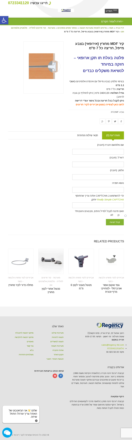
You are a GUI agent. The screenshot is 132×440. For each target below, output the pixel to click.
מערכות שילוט (58, 333)
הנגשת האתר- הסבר (55, 359)
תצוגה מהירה (114, 269)
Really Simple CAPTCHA (110, 199)
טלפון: (115, 348)
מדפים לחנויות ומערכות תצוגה (93, 28)
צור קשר (30, 346)
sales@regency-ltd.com (112, 345)
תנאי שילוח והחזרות (87, 135)
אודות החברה (58, 350)
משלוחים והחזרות (26, 354)
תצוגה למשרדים (57, 341)
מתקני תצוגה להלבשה (24, 337)
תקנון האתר (59, 354)
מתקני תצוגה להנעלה (24, 333)
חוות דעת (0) (113, 135)
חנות (111, 28)
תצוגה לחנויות (58, 337)
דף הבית (120, 28)
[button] (4, 20)
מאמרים (30, 341)
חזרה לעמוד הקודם (111, 21)
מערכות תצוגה (57, 346)
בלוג (31, 350)
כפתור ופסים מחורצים (67, 28)
